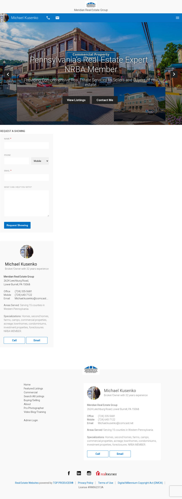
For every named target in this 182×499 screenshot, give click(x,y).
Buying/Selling (32, 400)
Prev (11, 74)
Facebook (68, 473)
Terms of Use (105, 482)
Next (177, 74)
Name (7, 139)
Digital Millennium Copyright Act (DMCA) (140, 482)
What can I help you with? (18, 187)
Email (57, 17)
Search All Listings (34, 396)
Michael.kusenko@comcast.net (32, 298)
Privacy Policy (85, 482)
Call (48, 17)
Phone (7, 155)
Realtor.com (106, 473)
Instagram (89, 473)
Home (27, 384)
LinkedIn (78, 473)
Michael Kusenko (24, 18)
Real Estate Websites (27, 482)
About (27, 404)
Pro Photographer (34, 408)
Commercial (31, 392)
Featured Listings (33, 388)
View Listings (76, 100)
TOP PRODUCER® (63, 482)
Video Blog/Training (35, 412)
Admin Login (31, 420)
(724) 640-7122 (23, 294)
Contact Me (105, 100)
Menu (177, 17)
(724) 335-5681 (23, 291)
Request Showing (17, 225)
